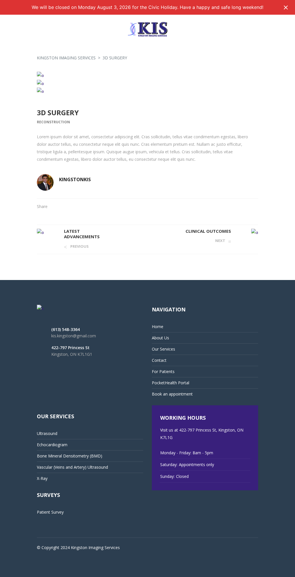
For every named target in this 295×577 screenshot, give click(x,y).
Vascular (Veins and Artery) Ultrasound (72, 467)
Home (157, 326)
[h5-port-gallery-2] (147, 91)
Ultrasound (47, 433)
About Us (160, 337)
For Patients (163, 371)
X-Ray (42, 478)
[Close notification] (285, 7)
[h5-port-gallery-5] (147, 75)
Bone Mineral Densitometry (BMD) (69, 456)
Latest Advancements (82, 234)
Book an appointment (172, 394)
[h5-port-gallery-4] (147, 83)
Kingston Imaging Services (66, 57)
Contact (159, 360)
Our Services (163, 349)
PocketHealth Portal (170, 382)
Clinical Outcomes (208, 231)
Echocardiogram (52, 444)
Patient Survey (50, 512)
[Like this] (256, 206)
